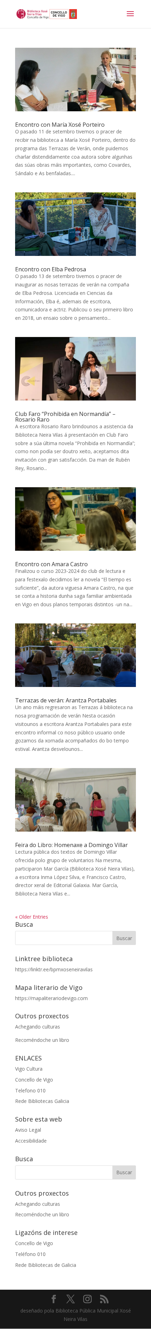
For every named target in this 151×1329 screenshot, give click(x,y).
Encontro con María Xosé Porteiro (60, 124)
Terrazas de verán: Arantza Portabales (66, 700)
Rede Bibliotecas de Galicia (45, 1265)
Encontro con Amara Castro (51, 564)
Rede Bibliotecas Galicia (42, 1101)
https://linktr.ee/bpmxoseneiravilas (54, 969)
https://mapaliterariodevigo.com (51, 998)
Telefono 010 (30, 1090)
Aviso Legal (28, 1129)
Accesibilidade (31, 1140)
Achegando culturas (37, 1026)
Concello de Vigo (34, 1079)
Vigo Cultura (28, 1068)
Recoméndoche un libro (42, 1040)
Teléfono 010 (30, 1254)
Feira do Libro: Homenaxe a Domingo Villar (71, 845)
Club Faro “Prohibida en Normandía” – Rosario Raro (65, 416)
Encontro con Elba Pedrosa (50, 269)
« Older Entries (31, 916)
